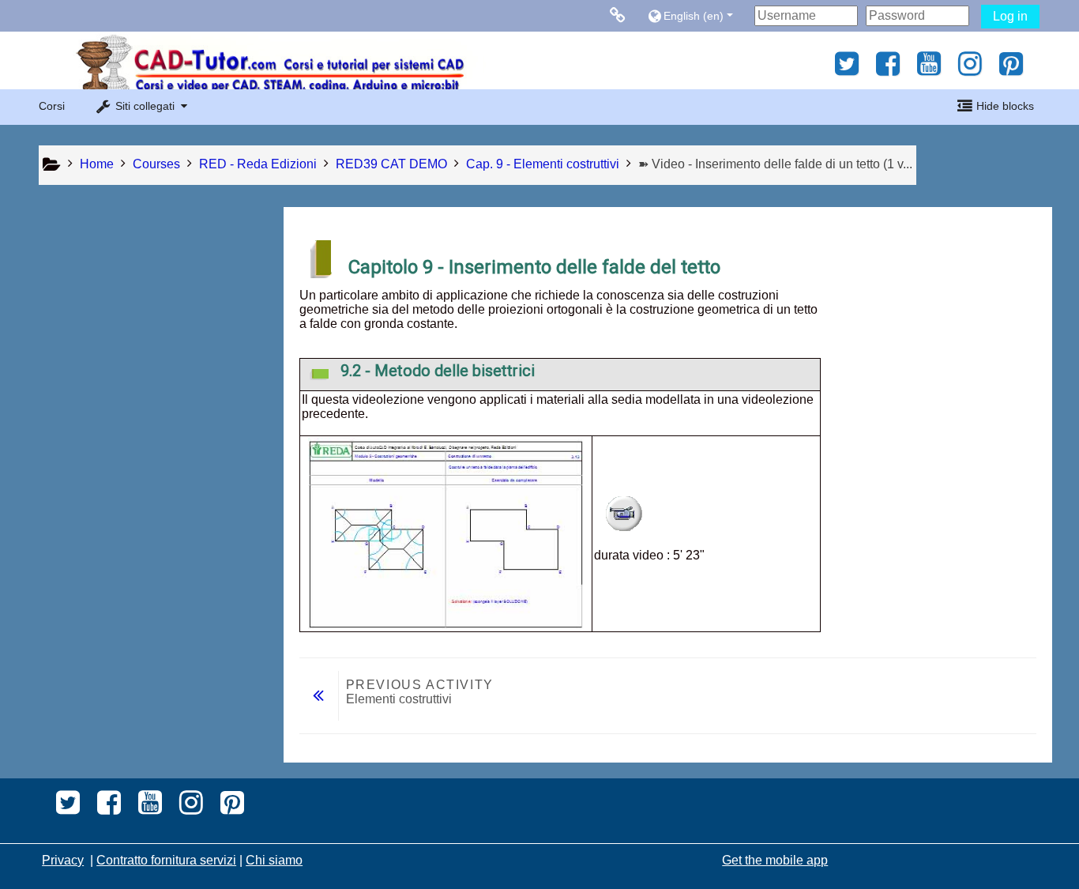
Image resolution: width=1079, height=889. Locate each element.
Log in (1010, 16)
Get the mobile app (775, 860)
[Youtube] (928, 69)
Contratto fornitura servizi (166, 860)
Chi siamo (274, 860)
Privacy (63, 860)
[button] (697, 15)
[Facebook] (887, 69)
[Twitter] (842, 69)
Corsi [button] (52, 106)
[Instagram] (970, 69)
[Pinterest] (1015, 69)
